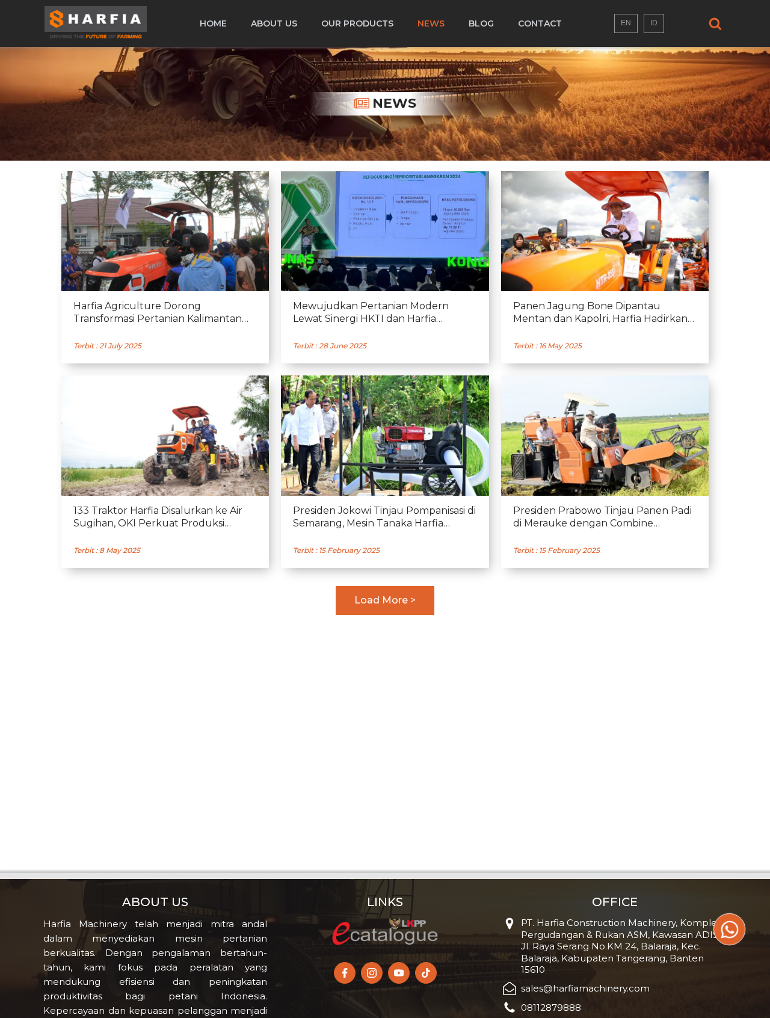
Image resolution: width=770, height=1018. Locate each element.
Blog (481, 23)
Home (213, 23)
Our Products (357, 23)
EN (626, 23)
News (431, 23)
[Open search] (715, 23)
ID (654, 23)
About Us (274, 23)
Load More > (385, 600)
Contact (540, 23)
